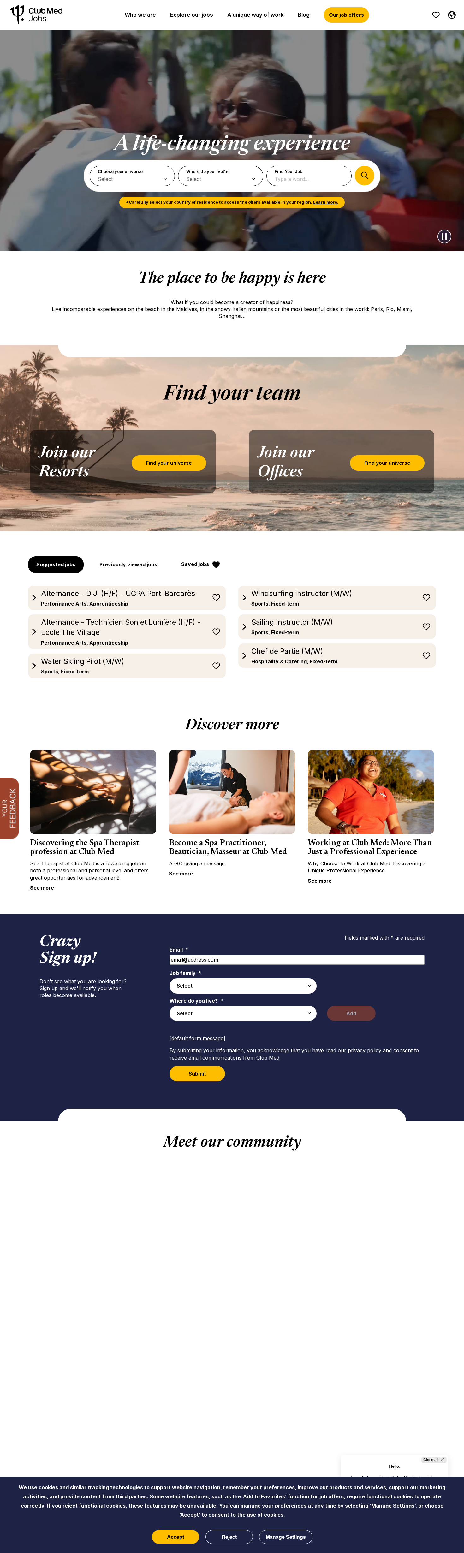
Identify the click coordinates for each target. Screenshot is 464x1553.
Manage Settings (286, 1536)
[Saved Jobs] (436, 15)
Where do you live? (196, 1001)
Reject (229, 1536)
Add (351, 1013)
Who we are (140, 15)
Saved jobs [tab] (195, 564)
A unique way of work (255, 15)
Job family (185, 973)
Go (364, 175)
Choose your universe (120, 171)
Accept (175, 1536)
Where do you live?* (207, 171)
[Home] (36, 15)
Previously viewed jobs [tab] (128, 564)
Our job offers (346, 15)
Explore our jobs (191, 15)
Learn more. (325, 202)
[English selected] (450, 13)
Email (179, 950)
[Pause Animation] (444, 236)
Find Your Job (288, 171)
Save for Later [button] (216, 597)
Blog (304, 15)
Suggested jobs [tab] (55, 564)
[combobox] (243, 986)
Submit (197, 1074)
